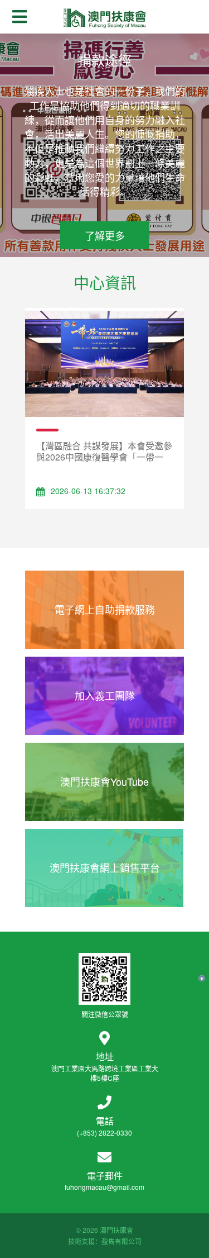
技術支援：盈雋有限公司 (105, 1241)
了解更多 (105, 235)
